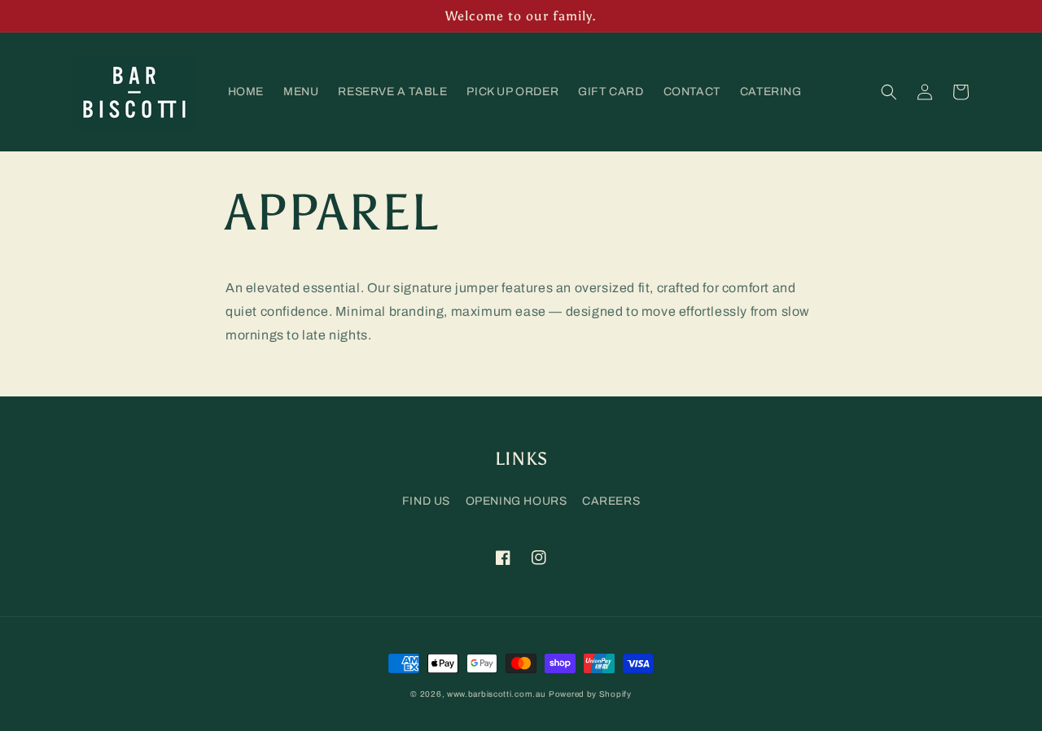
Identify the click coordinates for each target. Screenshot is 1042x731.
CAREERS (611, 501)
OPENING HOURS (516, 501)
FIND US (426, 501)
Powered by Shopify (590, 693)
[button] (889, 92)
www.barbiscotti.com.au (496, 693)
